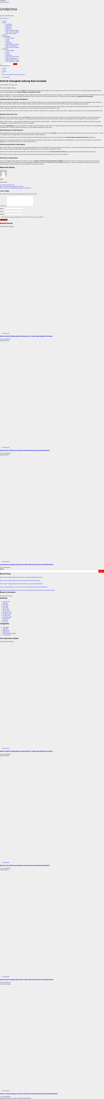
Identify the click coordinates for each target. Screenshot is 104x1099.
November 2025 (7, 614)
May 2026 (5, 606)
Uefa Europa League (11, 33)
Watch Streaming (4, 65)
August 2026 (6, 601)
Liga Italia (8, 27)
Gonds (2, 339)
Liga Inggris (9, 24)
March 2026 (6, 609)
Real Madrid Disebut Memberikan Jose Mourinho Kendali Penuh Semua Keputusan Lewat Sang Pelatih (27, 590)
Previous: (11, 186)
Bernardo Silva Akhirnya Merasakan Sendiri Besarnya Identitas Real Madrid (25, 450)
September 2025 (7, 617)
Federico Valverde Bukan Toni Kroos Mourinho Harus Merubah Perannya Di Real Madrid (23, 587)
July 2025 (5, 620)
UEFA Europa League (11, 46)
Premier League (10, 38)
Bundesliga (9, 42)
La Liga (7, 39)
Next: (15, 188)
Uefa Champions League (12, 30)
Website (2, 214)
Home (4, 21)
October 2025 (6, 615)
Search (2, 569)
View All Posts (10, 185)
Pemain (5, 35)
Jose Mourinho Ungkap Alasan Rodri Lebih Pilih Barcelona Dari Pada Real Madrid (26, 564)
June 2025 (5, 621)
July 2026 (5, 603)
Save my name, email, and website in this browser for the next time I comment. (23, 217)
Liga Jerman (9, 29)
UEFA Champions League (12, 47)
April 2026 (5, 608)
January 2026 (6, 611)
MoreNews (21, 1098)
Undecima (8, 9)
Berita (4, 22)
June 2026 (5, 604)
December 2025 (7, 612)
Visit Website (3, 185)
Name (2, 208)
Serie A (7, 41)
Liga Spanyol (9, 25)
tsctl (1, 85)
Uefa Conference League (12, 32)
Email (2, 211)
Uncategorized (7, 635)
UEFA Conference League (12, 44)
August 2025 (6, 618)
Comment (3, 206)
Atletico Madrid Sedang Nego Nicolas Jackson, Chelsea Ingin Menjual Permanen (26, 336)
